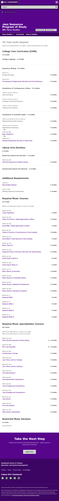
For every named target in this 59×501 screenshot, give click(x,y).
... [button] (3, 12)
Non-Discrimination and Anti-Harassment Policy (26, 495)
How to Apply (40, 30)
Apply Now (29, 452)
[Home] (2, 12)
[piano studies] (13, 34)
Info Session (50, 30)
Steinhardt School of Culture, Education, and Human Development (14, 464)
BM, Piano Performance (11, 12)
